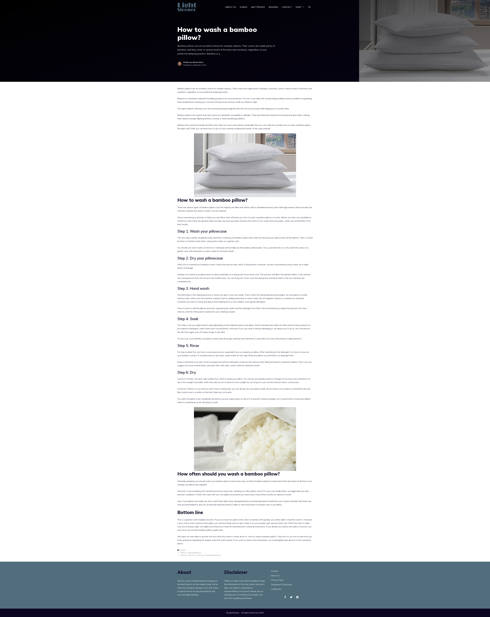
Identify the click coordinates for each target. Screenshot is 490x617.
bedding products (216, 98)
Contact (287, 7)
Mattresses (258, 7)
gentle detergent (257, 301)
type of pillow (188, 108)
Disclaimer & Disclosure (281, 584)
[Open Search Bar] (309, 7)
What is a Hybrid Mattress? (190, 553)
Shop (298, 7)
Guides (243, 7)
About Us (230, 7)
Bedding (273, 7)
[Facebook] (285, 597)
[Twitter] (291, 597)
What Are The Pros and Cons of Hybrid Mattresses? (200, 555)
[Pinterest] (297, 597)
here (221, 530)
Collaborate (276, 589)
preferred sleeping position (216, 92)
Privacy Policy (277, 580)
